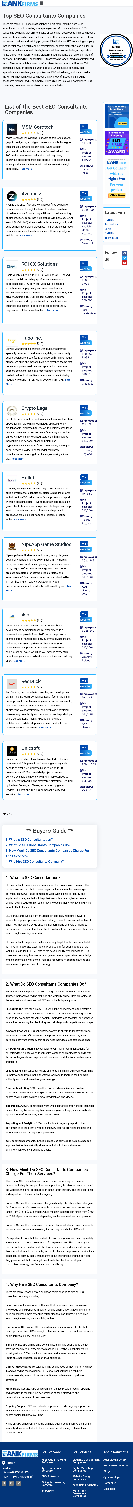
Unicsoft (30, 748)
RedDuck (31, 681)
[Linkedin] (4, 1483)
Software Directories (115, 1465)
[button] (80, 3)
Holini (27, 477)
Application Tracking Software (54, 1461)
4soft (27, 614)
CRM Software (50, 1476)
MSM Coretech (37, 127)
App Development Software (52, 1469)
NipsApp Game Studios (46, 544)
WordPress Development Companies (80, 1493)
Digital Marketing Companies (83, 1469)
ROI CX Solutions (39, 264)
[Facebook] (11, 1483)
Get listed (109, 1488)
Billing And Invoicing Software (54, 1483)
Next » (7, 814)
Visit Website (85, 129)
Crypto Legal (35, 408)
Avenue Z (31, 193)
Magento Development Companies (86, 1461)
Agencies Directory (114, 1459)
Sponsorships (111, 1477)
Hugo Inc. (31, 338)
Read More (26, 169)
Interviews (48, 1490)
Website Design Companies (82, 1478)
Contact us (109, 1483)
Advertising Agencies (85, 1484)
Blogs (106, 1471)
